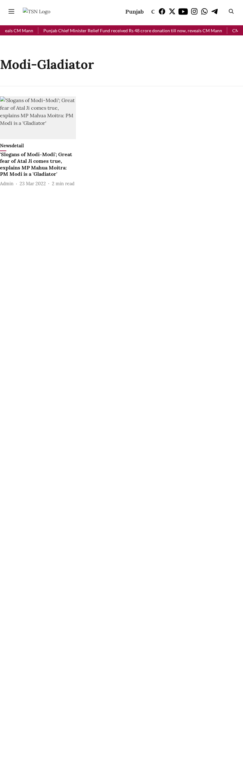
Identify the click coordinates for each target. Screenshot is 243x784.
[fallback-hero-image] (38, 117)
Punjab (134, 11)
